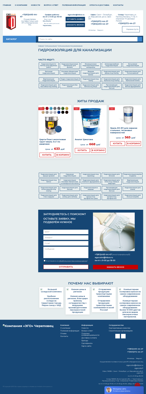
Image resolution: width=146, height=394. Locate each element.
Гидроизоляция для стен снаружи (49, 196)
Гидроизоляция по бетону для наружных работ (48, 65)
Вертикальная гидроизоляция (48, 79)
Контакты (118, 5)
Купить (46, 155)
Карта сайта (86, 346)
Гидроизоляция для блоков (112, 175)
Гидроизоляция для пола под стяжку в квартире (112, 181)
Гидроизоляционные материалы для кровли (69, 65)
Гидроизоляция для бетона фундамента (133, 85)
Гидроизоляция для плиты (133, 188)
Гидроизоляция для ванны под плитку (112, 72)
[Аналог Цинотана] (90, 121)
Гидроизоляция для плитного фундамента (90, 181)
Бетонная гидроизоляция (48, 72)
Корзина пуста (132, 29)
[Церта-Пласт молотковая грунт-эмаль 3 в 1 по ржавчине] (54, 121)
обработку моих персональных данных (73, 261)
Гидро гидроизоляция (70, 79)
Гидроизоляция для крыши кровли (49, 175)
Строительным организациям (121, 331)
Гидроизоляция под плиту (91, 79)
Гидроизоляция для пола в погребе (133, 196)
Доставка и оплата (89, 338)
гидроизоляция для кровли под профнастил (112, 196)
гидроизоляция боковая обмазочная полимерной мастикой (70, 181)
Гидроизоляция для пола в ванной (133, 72)
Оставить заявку (75, 19)
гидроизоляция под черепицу (91, 175)
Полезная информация (74, 5)
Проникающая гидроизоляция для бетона (112, 86)
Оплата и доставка (99, 5)
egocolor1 (139, 368)
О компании (21, 5)
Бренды (84, 341)
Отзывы (63, 333)
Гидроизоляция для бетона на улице (91, 85)
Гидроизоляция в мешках (91, 188)
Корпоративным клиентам (119, 328)
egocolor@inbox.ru (76, 15)
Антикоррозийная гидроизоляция (112, 64)
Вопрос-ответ (51, 5)
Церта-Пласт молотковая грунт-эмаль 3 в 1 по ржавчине (52, 141)
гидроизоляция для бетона (70, 188)
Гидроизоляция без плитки (69, 85)
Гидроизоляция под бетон (49, 181)
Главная (7, 5)
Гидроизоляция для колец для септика (70, 196)
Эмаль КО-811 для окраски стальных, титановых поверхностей (123, 130)
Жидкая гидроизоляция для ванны (91, 73)
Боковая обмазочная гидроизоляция (69, 72)
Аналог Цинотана (84, 139)
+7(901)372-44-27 (127, 23)
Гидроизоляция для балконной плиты (133, 79)
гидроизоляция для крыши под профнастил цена (91, 196)
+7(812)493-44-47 (99, 24)
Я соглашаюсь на (67, 261)
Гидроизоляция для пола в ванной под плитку (49, 189)
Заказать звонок (75, 25)
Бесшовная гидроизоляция (132, 64)
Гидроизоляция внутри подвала (133, 175)
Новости (35, 5)
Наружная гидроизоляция (69, 175)
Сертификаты (87, 343)
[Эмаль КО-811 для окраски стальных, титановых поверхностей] (125, 116)
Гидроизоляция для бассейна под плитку (48, 85)
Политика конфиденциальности (90, 334)
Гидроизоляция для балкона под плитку (112, 79)
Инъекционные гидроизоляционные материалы (90, 65)
